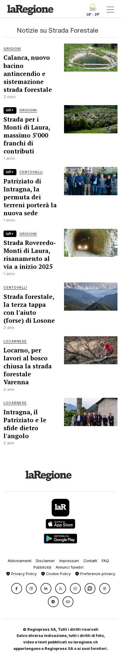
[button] (16, 588)
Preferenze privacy (97, 574)
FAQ (105, 561)
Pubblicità (42, 567)
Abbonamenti (19, 561)
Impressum (69, 561)
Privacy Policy (23, 574)
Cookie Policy (58, 574)
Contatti (90, 561)
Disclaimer (45, 561)
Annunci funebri (69, 567)
